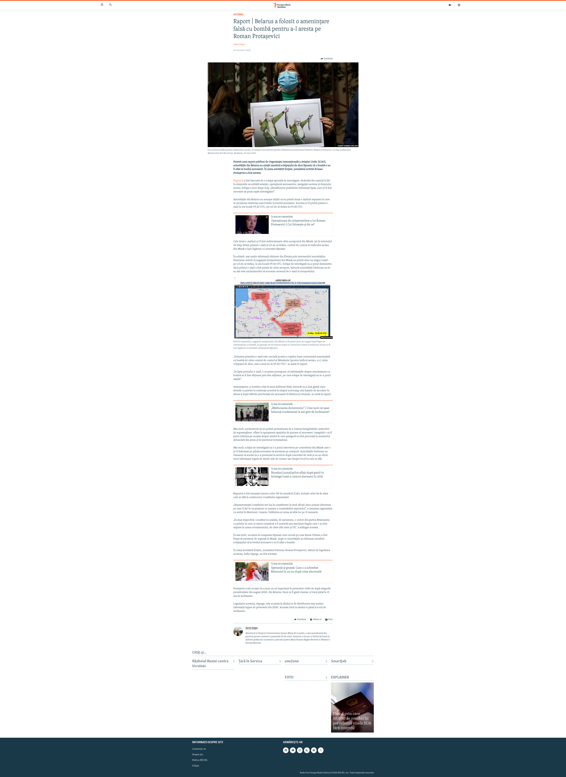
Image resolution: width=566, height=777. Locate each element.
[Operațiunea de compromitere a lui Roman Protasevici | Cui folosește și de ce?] (252, 224)
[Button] (327, 59)
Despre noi (197, 754)
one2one (292, 661)
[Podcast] (459, 5)
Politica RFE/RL (200, 760)
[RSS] (307, 750)
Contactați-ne (199, 749)
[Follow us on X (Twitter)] (321, 750)
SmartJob (338, 661)
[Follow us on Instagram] (300, 750)
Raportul (238, 180)
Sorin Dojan (239, 44)
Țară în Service (250, 661)
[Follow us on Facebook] (286, 750)
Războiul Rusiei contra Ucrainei (210, 663)
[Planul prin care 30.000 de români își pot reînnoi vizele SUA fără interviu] (352, 707)
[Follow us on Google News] (314, 750)
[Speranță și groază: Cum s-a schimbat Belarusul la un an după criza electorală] (252, 571)
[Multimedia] (450, 5)
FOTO (289, 678)
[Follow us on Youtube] (293, 750)
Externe (238, 14)
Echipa (195, 766)
